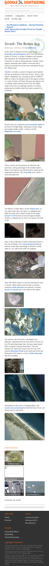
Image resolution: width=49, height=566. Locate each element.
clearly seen (34, 209)
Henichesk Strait (17, 351)
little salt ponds (36, 353)
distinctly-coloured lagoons (15, 54)
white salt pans (18, 287)
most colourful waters (34, 125)
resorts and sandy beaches (15, 408)
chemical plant (28, 244)
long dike (27, 172)
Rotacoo (38, 547)
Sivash (7, 72)
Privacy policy (26, 553)
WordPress (26, 549)
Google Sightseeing (22, 3)
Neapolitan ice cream (13, 131)
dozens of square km (13, 290)
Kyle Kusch (32, 48)
